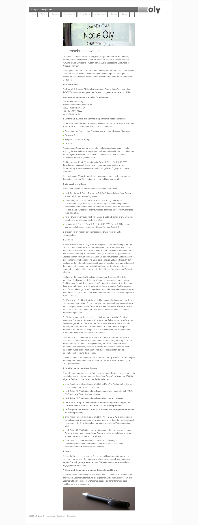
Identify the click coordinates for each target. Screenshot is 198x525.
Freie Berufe (85, 14)
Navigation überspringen (41, 10)
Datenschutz (71, 516)
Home (33, 14)
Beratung (55, 14)
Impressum (51, 516)
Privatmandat (69, 14)
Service (114, 14)
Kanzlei (44, 14)
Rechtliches (61, 516)
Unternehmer (100, 14)
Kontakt (125, 14)
